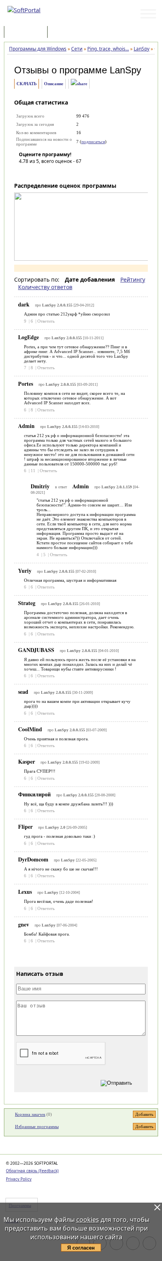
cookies (87, 1219)
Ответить (46, 321)
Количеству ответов (45, 287)
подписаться (93, 141)
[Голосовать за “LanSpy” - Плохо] (36, 172)
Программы (27, 32)
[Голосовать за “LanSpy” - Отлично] (72, 172)
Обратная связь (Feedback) (32, 1170)
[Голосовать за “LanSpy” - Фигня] (25, 172)
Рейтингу (132, 279)
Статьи (66, 32)
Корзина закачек (30, 1114)
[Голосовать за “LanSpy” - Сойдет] (48, 172)
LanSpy (125, 70)
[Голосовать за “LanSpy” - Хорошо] (60, 172)
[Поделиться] (79, 84)
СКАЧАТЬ (27, 83)
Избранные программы (37, 1126)
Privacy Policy (18, 1179)
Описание (53, 83)
